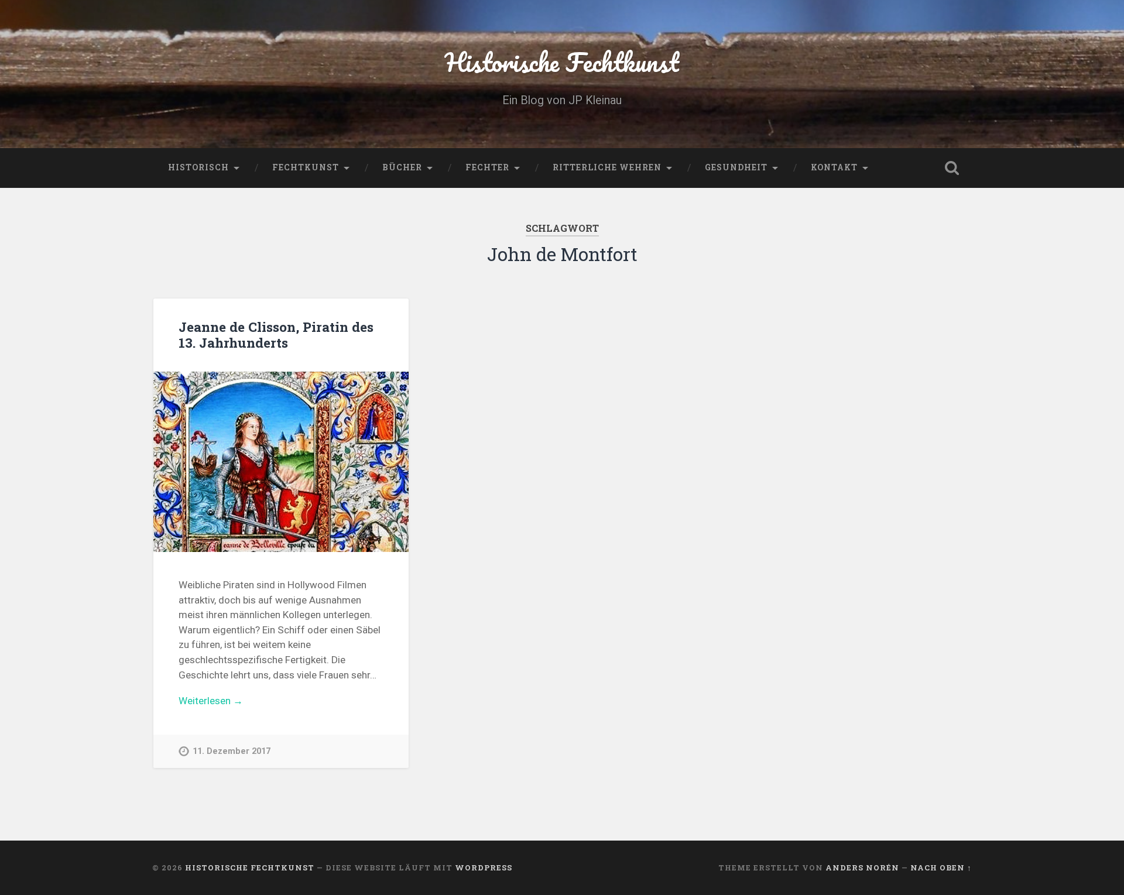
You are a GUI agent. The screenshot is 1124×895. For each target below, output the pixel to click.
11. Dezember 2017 (231, 751)
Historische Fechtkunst (562, 62)
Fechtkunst (305, 167)
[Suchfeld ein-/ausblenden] (952, 168)
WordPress (483, 867)
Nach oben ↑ (941, 867)
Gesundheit (736, 167)
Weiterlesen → (211, 701)
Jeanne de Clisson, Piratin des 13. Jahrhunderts (276, 334)
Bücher (402, 167)
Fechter (487, 167)
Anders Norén (862, 867)
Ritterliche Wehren (607, 167)
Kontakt (834, 167)
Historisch (198, 167)
